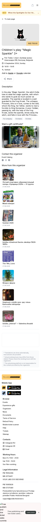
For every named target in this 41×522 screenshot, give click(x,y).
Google (19, 73)
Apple (10, 73)
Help (4, 428)
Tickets (5, 431)
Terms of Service (9, 418)
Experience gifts (9, 405)
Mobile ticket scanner (11, 425)
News (5, 412)
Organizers (7, 409)
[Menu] (37, 5)
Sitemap (6, 434)
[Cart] (33, 5)
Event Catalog (7, 157)
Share (9, 79)
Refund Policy (8, 421)
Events (5, 402)
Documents (7, 415)
